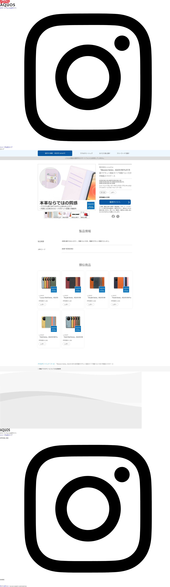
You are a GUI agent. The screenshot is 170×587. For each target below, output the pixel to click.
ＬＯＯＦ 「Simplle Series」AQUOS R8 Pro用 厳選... (96, 297)
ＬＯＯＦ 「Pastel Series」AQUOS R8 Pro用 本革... (121, 297)
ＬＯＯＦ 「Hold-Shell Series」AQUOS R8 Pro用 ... (73, 337)
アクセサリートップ (86, 153)
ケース (103, 192)
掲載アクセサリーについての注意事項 (50, 369)
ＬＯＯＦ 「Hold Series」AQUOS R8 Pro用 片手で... (48, 337)
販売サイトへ (115, 202)
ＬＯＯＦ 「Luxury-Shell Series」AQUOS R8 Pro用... (48, 297)
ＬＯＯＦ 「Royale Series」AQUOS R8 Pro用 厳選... (72, 297)
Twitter (118, 216)
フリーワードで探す (123, 153)
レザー (113, 192)
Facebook (113, 216)
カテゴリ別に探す (104, 153)
